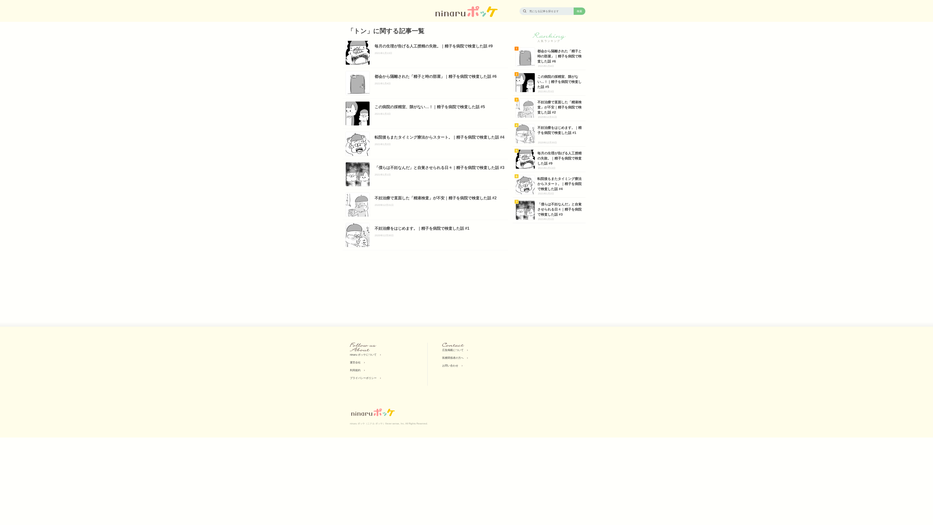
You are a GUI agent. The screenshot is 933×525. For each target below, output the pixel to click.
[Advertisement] (383, 286)
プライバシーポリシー (363, 377)
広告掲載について (453, 350)
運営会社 (355, 362)
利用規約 (355, 370)
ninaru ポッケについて (363, 354)
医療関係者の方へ (453, 357)
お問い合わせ (450, 365)
